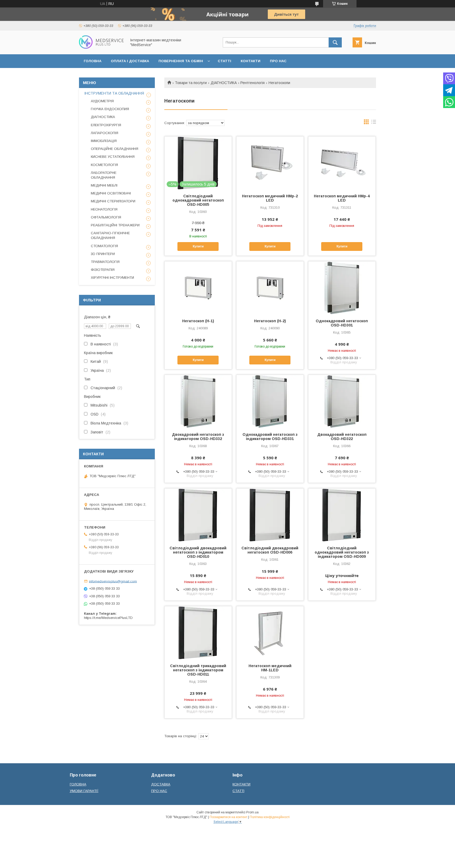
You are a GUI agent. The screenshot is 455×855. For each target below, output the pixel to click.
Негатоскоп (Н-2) (270, 321)
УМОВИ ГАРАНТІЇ (84, 791)
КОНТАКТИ (250, 61)
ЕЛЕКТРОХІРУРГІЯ (106, 125)
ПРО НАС (278, 61)
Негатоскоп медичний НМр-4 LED (342, 198)
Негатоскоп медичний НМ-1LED (270, 668)
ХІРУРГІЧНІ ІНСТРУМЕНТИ (112, 278)
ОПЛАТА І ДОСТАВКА (130, 61)
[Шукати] (335, 42)
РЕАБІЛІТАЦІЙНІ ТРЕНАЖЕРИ (115, 225)
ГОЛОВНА (92, 61)
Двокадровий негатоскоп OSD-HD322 (342, 436)
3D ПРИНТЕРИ (103, 254)
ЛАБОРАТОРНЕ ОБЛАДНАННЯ (103, 175)
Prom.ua (252, 812)
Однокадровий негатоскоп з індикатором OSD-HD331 (270, 436)
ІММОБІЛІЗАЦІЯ (104, 141)
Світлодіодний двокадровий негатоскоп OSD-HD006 (269, 550)
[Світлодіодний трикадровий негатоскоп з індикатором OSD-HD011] (198, 632)
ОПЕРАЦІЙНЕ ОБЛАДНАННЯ (114, 149)
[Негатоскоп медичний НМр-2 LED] (270, 162)
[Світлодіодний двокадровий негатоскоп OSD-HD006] (270, 514)
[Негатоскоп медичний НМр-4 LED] (341, 162)
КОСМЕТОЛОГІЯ (104, 165)
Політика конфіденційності (270, 817)
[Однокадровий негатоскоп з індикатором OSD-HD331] (270, 401)
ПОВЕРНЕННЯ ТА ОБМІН (181, 61)
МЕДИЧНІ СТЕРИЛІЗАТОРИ (113, 201)
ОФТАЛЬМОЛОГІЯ (106, 217)
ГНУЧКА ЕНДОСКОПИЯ (110, 109)
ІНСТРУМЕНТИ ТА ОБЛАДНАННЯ (114, 93)
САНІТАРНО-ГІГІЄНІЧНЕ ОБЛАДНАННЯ (110, 235)
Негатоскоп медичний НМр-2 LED (270, 198)
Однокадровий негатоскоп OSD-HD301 (342, 323)
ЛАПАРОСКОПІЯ (104, 133)
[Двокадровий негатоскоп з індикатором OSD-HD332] (198, 401)
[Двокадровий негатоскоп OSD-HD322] (341, 401)
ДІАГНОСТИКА (224, 83)
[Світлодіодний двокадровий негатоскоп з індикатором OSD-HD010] (198, 514)
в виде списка (373, 123)
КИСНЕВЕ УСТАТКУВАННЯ (113, 157)
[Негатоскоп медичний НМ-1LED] (270, 632)
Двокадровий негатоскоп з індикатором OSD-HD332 (198, 436)
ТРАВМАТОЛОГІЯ (105, 262)
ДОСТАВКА (160, 784)
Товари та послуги (191, 83)
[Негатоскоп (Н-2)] (270, 287)
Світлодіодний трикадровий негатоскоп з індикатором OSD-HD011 (198, 670)
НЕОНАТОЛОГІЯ (104, 209)
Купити (198, 246)
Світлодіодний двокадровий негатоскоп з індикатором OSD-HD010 (198, 552)
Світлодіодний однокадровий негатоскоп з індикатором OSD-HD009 (342, 552)
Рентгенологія (252, 83)
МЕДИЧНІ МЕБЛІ (104, 185)
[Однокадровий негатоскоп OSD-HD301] (341, 287)
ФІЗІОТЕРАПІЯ (103, 270)
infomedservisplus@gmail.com (113, 581)
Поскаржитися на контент (228, 817)
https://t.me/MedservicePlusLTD (108, 618)
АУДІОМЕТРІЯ (102, 101)
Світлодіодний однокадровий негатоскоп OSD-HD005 (198, 200)
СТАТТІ (224, 61)
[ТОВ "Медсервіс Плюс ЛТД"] (101, 47)
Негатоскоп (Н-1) (198, 321)
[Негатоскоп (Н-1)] (198, 287)
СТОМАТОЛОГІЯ (104, 246)
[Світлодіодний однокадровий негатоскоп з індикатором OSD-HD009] (341, 514)
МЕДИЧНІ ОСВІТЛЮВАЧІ (111, 193)
